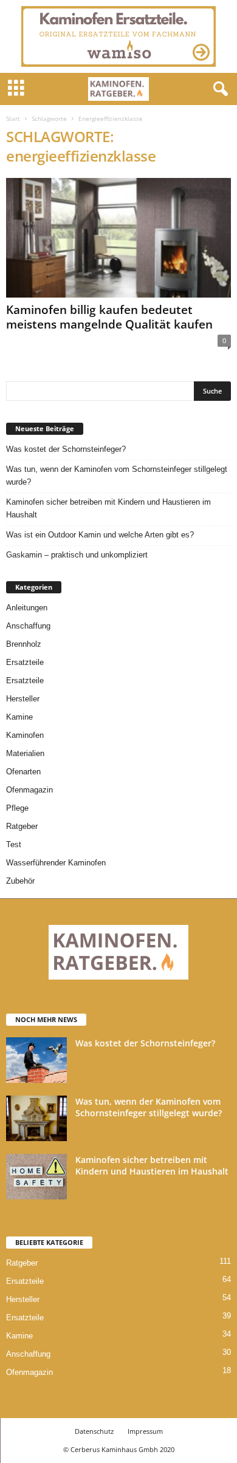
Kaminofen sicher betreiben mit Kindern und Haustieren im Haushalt (108, 508)
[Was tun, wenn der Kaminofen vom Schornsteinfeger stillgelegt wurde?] (36, 1118)
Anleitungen (26, 607)
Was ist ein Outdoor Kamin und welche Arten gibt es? (100, 534)
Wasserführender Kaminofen (56, 862)
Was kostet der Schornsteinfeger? (66, 449)
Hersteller (23, 698)
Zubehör (20, 880)
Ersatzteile (25, 662)
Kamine (19, 716)
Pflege (17, 808)
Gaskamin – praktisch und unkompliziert (77, 554)
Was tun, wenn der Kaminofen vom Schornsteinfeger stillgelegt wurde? (116, 475)
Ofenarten (23, 771)
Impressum (145, 1431)
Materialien (25, 753)
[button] (218, 89)
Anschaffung (28, 625)
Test (13, 844)
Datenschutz (94, 1431)
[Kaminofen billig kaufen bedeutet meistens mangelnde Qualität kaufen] (118, 238)
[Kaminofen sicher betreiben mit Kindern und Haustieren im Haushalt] (36, 1176)
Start (13, 118)
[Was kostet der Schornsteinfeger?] (36, 1060)
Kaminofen (25, 735)
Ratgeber (22, 826)
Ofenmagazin (29, 789)
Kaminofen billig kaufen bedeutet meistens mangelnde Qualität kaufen (109, 317)
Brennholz (23, 644)
